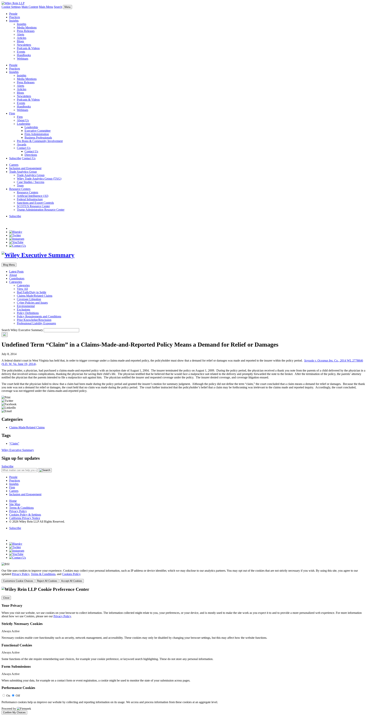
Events (21, 51)
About (13, 275)
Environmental (26, 306)
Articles (21, 37)
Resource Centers (19, 189)
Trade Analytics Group (23, 171)
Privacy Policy (18, 511)
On (8, 695)
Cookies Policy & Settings (25, 514)
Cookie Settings (11, 6)
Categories (15, 282)
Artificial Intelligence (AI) (32, 195)
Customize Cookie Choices (18, 581)
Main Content (29, 6)
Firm (12, 113)
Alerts (20, 34)
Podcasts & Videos (28, 48)
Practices (14, 17)
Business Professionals (38, 137)
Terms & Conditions (21, 507)
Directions (31, 154)
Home (13, 500)
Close (6, 597)
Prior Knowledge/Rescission (34, 319)
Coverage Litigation (29, 299)
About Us (23, 120)
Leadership (23, 123)
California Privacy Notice (24, 518)
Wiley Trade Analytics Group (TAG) (39, 178)
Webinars (22, 58)
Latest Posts (16, 271)
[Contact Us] (17, 245)
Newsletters (24, 44)
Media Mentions (27, 27)
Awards (21, 144)
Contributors (16, 278)
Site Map (14, 504)
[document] (184, 650)
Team (20, 185)
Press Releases (25, 31)
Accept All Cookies (71, 581)
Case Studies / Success (30, 182)
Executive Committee (38, 130)
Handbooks (24, 55)
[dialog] (184, 576)
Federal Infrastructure (30, 199)
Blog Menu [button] (9, 264)
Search (58, 6)
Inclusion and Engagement (25, 168)
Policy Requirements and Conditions (39, 316)
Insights (14, 20)
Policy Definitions (28, 313)
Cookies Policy (71, 574)
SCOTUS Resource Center (33, 206)
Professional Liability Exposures (36, 323)
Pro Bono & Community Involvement (40, 141)
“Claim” (14, 443)
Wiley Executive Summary (18, 450)
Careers (13, 164)
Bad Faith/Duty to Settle (31, 292)
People (13, 13)
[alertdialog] (184, 650)
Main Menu (46, 6)
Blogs (20, 41)
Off (18, 695)
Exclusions (23, 309)
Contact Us (23, 148)
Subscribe (15, 158)
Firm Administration (37, 134)
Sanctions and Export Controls (35, 202)
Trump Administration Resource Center (40, 209)
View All (22, 288)
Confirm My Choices (14, 712)
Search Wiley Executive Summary (22, 330)
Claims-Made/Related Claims (34, 295)
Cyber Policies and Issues (32, 302)
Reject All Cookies (47, 581)
